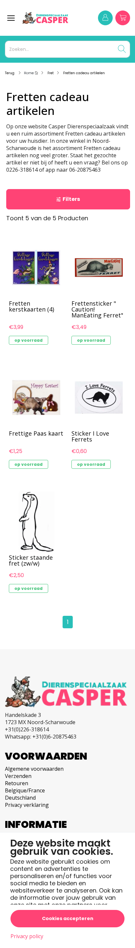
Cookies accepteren (67, 918)
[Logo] (49, 18)
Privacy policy (26, 936)
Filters (71, 199)
